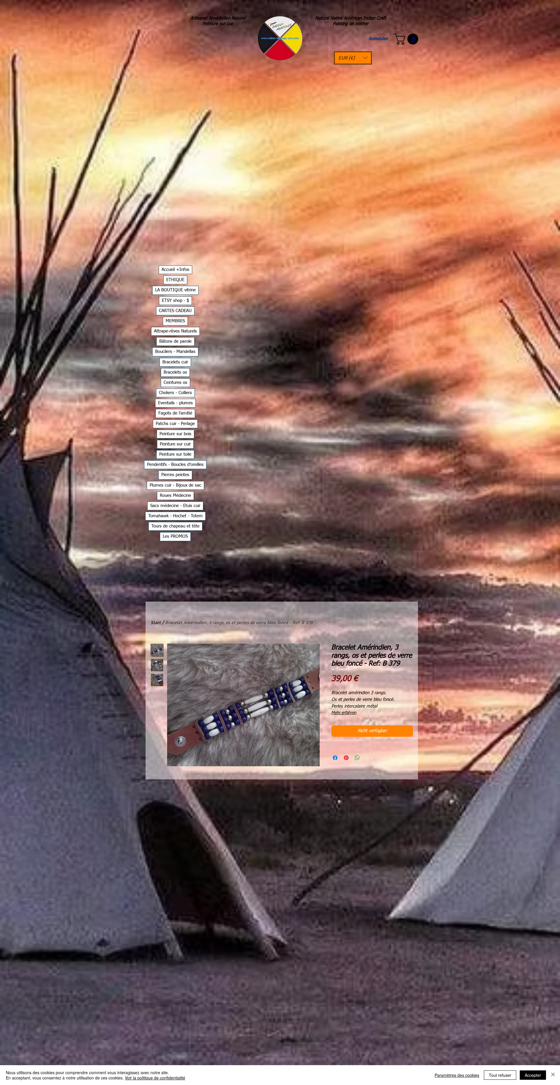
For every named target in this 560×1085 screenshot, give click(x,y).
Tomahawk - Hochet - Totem (175, 516)
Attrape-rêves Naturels (175, 331)
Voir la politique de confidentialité (155, 1078)
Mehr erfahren (343, 713)
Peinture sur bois (175, 434)
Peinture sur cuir (175, 444)
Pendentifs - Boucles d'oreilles (175, 464)
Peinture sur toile (175, 454)
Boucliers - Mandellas (175, 351)
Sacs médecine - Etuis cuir (175, 506)
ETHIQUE (175, 280)
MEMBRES (175, 321)
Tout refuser (500, 1075)
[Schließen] (553, 1075)
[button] (353, 58)
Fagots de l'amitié (175, 413)
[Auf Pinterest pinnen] (346, 757)
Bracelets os (175, 372)
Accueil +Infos (175, 269)
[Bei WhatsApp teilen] (357, 757)
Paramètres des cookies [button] (457, 1075)
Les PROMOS (175, 536)
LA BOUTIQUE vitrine (175, 290)
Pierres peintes (175, 475)
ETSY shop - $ (175, 300)
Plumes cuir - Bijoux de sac (175, 485)
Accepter (533, 1075)
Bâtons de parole (175, 341)
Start (155, 623)
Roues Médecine (175, 495)
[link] (407, 39)
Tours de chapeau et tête (175, 526)
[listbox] (353, 58)
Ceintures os (175, 382)
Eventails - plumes (175, 403)
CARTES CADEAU (175, 311)
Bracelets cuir (175, 362)
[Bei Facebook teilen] (335, 757)
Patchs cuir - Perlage (175, 424)
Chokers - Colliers (175, 393)
